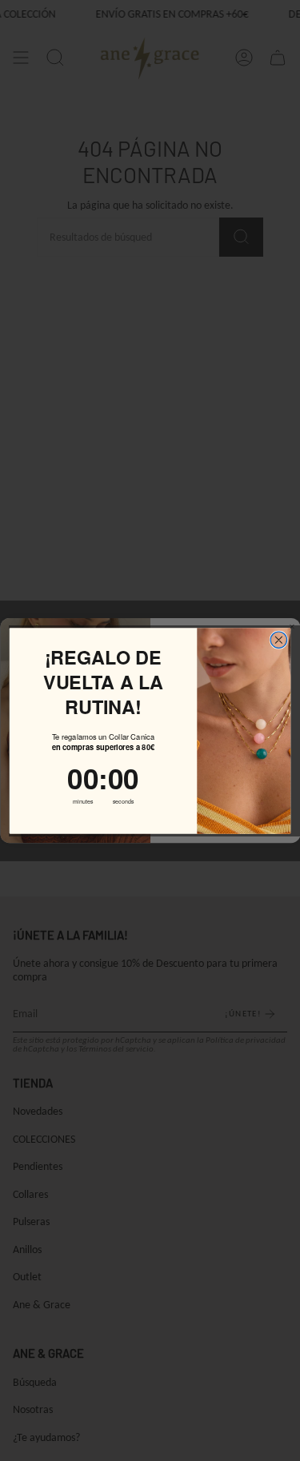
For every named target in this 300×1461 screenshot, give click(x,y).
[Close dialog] (278, 639)
